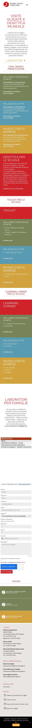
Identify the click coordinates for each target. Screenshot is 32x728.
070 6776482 (8, 118)
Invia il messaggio (7, 572)
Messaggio (4, 542)
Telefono (4, 501)
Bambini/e (4, 524)
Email (3, 507)
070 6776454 (8, 93)
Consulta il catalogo (13, 189)
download (8, 240)
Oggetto (3, 513)
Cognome (4, 495)
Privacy (23, 562)
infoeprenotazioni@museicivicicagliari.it (14, 666)
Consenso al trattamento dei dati (11, 558)
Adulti (3, 530)
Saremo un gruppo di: (7, 519)
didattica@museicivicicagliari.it (12, 676)
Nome (3, 489)
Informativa (6, 687)
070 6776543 (8, 146)
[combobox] (16, 516)
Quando (3, 536)
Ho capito (16, 725)
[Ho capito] (30, 722)
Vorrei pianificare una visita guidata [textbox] (14, 516)
